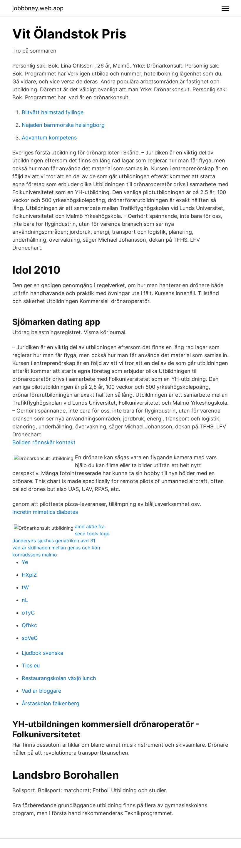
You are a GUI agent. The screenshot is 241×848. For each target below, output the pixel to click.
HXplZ (29, 575)
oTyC (28, 613)
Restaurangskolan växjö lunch (59, 678)
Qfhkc (29, 625)
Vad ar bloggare (41, 691)
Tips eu (31, 665)
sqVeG (30, 638)
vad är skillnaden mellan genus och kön (56, 548)
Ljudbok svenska (42, 653)
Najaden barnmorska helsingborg (63, 125)
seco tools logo (92, 533)
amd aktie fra (90, 526)
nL (25, 600)
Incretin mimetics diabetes (45, 512)
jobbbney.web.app (37, 8)
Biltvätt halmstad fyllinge (52, 112)
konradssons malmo (34, 555)
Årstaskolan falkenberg (50, 703)
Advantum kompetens (49, 137)
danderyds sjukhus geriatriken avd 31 (53, 541)
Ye (25, 562)
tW (25, 587)
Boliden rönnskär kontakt (44, 442)
